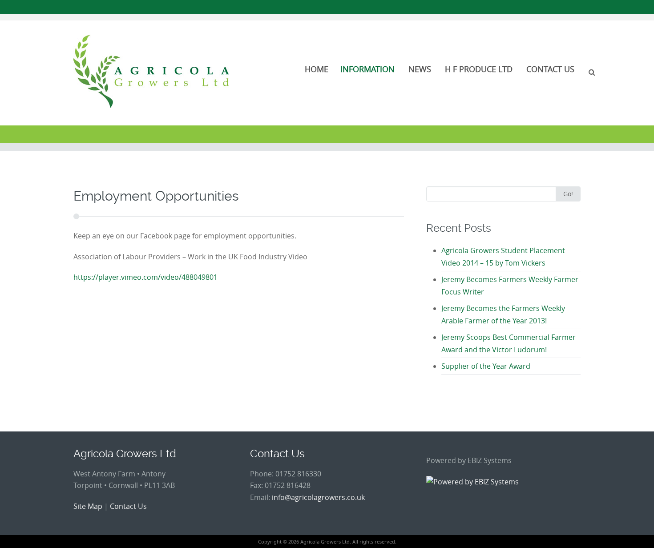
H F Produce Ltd (479, 69)
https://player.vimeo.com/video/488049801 (145, 277)
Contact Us (550, 69)
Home (316, 69)
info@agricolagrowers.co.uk (318, 497)
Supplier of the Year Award (485, 366)
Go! (568, 193)
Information (367, 69)
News (419, 69)
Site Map (87, 506)
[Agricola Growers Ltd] (151, 71)
